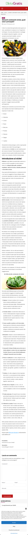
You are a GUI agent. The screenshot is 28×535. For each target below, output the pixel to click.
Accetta (14, 522)
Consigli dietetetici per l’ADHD (9, 505)
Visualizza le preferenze (14, 530)
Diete (3, 18)
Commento (5, 463)
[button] (26, 508)
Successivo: (8, 446)
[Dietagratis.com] (14, 3)
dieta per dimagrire (14, 432)
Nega (14, 526)
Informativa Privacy (14, 533)
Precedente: (8, 441)
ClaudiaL (4, 24)
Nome (3, 482)
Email (16, 482)
